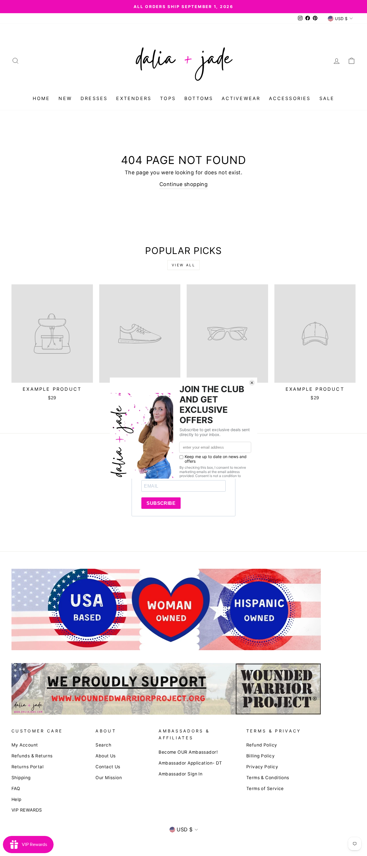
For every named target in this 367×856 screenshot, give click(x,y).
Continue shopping (183, 184)
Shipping (21, 777)
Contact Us (107, 766)
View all (184, 265)
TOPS (168, 98)
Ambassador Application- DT (190, 763)
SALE (327, 98)
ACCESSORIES (290, 98)
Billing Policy (260, 756)
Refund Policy (261, 745)
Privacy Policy (262, 766)
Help (16, 799)
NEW (65, 98)
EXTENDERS (133, 98)
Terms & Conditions (267, 777)
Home (41, 98)
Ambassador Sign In (180, 774)
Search (103, 745)
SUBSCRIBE (161, 503)
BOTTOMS (198, 98)
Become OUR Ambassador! (188, 752)
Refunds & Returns (32, 756)
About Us (105, 756)
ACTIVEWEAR (241, 98)
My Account (24, 745)
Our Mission (108, 777)
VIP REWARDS (26, 810)
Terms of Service (265, 788)
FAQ (15, 788)
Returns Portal (27, 766)
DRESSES (94, 98)
